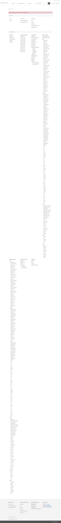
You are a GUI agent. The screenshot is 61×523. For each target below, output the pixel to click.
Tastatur (32, 263)
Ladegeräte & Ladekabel (35, 47)
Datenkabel (34, 50)
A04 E (44, 201)
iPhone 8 (44, 89)
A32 (11, 385)
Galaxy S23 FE (45, 101)
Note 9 (44, 126)
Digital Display (22, 262)
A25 (44, 172)
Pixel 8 (44, 248)
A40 (44, 164)
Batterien (21, 260)
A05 (44, 198)
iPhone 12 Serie (22, 41)
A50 (44, 161)
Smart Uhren (22, 264)
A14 (11, 402)
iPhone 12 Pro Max (13, 287)
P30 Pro (44, 239)
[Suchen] (49, 3)
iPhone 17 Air (45, 43)
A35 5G (44, 165)
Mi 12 (11, 463)
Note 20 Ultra (45, 119)
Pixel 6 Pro (45, 254)
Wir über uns (22, 18)
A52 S (44, 157)
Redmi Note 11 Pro (46, 215)
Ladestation (33, 54)
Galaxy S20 (45, 118)
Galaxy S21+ (45, 109)
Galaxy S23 (45, 102)
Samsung (43, 93)
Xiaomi (43, 204)
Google (43, 244)
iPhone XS (45, 86)
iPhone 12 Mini (13, 284)
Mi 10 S (12, 448)
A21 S (44, 179)
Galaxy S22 (45, 107)
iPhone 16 (45, 52)
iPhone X (44, 83)
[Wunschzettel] (54, 3)
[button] (52, 3)
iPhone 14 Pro (45, 62)
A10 (44, 197)
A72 (44, 148)
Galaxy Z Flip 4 (45, 129)
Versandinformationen (24, 22)
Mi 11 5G (12, 442)
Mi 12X (12, 467)
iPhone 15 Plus (45, 55)
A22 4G (12, 392)
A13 (11, 403)
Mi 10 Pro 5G (13, 444)
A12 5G (44, 191)
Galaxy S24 (45, 97)
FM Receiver (33, 40)
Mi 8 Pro (12, 469)
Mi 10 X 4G (12, 445)
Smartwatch (23, 266)
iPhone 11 (45, 79)
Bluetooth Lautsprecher (35, 37)
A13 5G (44, 189)
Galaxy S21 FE (45, 111)
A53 (11, 371)
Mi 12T (44, 232)
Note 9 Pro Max (13, 434)
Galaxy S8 (44, 141)
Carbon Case (11, 37)
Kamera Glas (33, 44)
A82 (11, 360)
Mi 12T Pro (45, 229)
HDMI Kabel (33, 43)
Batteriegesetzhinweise (35, 25)
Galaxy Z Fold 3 (45, 136)
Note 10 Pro (45, 122)
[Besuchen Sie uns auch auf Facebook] (9, 517)
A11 (44, 194)
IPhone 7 (44, 91)
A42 (44, 162)
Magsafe (10, 40)
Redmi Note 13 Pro (46, 207)
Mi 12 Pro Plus (13, 459)
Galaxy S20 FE (45, 116)
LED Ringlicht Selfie (34, 55)
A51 (44, 159)
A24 (44, 173)
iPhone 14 (12, 278)
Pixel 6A (44, 255)
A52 (44, 158)
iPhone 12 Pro (45, 72)
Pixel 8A (44, 247)
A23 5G (44, 175)
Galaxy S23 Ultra (46, 98)
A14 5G (44, 187)
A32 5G (44, 169)
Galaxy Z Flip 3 (45, 130)
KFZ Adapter (34, 51)
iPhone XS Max (45, 84)
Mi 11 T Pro (12, 441)
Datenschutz (33, 18)
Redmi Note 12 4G (46, 214)
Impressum (33, 23)
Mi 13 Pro (12, 455)
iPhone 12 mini (45, 73)
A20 (44, 184)
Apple (10, 260)
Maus (32, 262)
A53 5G (44, 155)
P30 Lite (44, 240)
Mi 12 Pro (12, 460)
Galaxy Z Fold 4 (45, 134)
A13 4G (44, 190)
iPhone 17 (45, 41)
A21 (44, 180)
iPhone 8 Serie (22, 47)
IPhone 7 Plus (45, 90)
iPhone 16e (45, 50)
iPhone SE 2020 (45, 82)
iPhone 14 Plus (45, 61)
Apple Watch (45, 40)
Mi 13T (44, 223)
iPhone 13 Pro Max (46, 65)
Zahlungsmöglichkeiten (24, 20)
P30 (44, 241)
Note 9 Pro (12, 435)
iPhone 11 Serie (22, 43)
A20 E (44, 183)
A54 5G (44, 154)
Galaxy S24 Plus (13, 310)
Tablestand (33, 59)
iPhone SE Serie (22, 44)
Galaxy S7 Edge (45, 143)
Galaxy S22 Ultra (46, 104)
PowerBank (33, 57)
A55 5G (12, 367)
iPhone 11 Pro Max (46, 76)
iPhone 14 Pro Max (46, 59)
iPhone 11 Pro (45, 77)
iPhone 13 (45, 69)
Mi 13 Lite (45, 225)
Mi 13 (44, 226)
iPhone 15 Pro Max (46, 54)
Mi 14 (44, 219)
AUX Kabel (33, 36)
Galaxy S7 (44, 144)
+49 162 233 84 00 (48, 506)
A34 (44, 166)
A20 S (44, 182)
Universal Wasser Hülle (46, 37)
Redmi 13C (45, 218)
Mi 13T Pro (45, 222)
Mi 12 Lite (45, 230)
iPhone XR (45, 80)
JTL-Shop (56, 521)
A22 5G (44, 176)
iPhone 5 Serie (22, 51)
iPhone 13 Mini (45, 68)
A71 (44, 150)
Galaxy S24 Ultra (46, 94)
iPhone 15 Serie (22, 37)
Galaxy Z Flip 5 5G (13, 342)
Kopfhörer (33, 61)
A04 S (44, 200)
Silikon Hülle (11, 41)
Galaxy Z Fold (45, 139)
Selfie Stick (33, 58)
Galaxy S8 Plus (45, 140)
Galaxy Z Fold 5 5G (46, 133)
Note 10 (44, 125)
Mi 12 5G (44, 233)
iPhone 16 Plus (45, 47)
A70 (44, 151)
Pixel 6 (44, 257)
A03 (11, 416)
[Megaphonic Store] (4, 3)
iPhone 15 (45, 58)
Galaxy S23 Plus (45, 100)
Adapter (33, 48)
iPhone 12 (45, 75)
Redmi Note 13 (45, 208)
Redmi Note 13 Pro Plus (47, 205)
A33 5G (44, 168)
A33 (11, 384)
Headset (32, 260)
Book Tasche (11, 36)
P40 (44, 237)
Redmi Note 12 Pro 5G (46, 211)
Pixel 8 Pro (45, 246)
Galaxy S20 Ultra (46, 114)
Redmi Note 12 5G (46, 212)
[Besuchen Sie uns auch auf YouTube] (12, 517)
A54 (11, 370)
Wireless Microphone (34, 264)
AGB (32, 20)
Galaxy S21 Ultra (46, 108)
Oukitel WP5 (22, 36)
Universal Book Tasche (45, 36)
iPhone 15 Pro (45, 57)
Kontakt (58, 0)
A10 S (44, 196)
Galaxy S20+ (45, 115)
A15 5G (44, 186)
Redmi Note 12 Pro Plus (47, 209)
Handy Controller (34, 41)
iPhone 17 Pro (45, 44)
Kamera (21, 263)
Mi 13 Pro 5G (45, 221)
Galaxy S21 (45, 112)
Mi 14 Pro (12, 449)
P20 (44, 243)
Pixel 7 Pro (45, 250)
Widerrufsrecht (33, 27)
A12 (44, 193)
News (55, 0)
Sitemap (32, 22)
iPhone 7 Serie (22, 48)
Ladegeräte (34, 52)
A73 (44, 147)
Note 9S (12, 437)
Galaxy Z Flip (45, 132)
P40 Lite (44, 236)
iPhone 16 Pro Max (46, 48)
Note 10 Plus (45, 123)
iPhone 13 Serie (22, 40)
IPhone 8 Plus (45, 87)
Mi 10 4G (12, 446)
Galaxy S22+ (45, 105)
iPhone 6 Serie (22, 50)
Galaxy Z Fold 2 (45, 137)
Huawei (43, 234)
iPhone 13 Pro (45, 66)
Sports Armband (24, 267)
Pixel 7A (44, 251)
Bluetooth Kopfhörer (35, 62)
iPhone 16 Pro (45, 51)
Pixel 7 (12, 488)
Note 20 (12, 335)
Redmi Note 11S (46, 216)
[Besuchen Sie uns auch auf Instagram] (14, 517)
